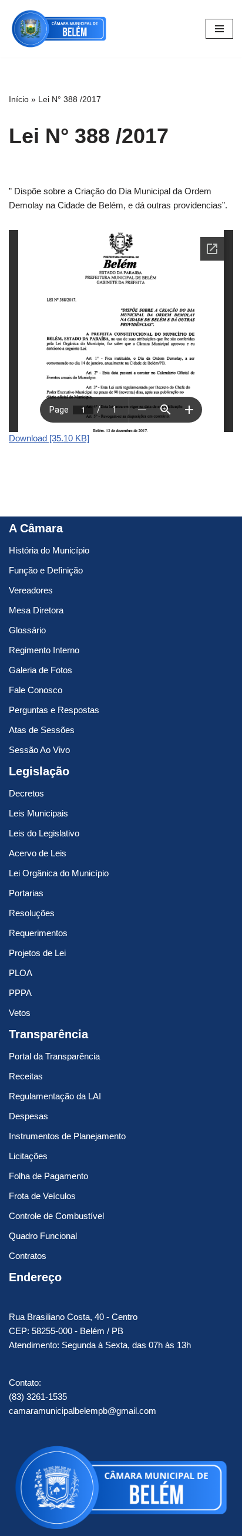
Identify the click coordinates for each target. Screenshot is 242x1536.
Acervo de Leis (37, 853)
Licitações (28, 1156)
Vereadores (31, 590)
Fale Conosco (35, 690)
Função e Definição (46, 570)
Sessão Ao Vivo (39, 750)
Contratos (27, 1256)
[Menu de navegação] (219, 29)
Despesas (28, 1116)
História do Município (49, 550)
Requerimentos (38, 933)
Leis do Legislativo (44, 833)
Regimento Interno (44, 650)
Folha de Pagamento (48, 1176)
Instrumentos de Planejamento (67, 1136)
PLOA (20, 973)
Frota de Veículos (42, 1196)
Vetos (20, 1013)
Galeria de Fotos (40, 670)
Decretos (26, 793)
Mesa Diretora (36, 610)
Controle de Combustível (56, 1216)
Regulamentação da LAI (55, 1096)
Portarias (26, 893)
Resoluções (32, 913)
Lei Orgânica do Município (59, 873)
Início (19, 99)
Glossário (27, 630)
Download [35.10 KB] (49, 438)
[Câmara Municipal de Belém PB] (59, 28)
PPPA (20, 993)
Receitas (26, 1076)
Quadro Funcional (43, 1236)
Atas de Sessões (42, 730)
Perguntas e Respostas (54, 710)
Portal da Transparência (54, 1056)
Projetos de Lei (37, 953)
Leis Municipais (38, 813)
